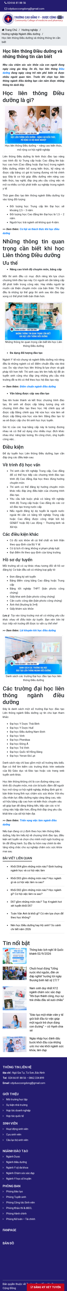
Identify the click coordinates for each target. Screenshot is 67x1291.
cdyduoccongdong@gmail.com (26, 8)
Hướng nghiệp (30, 30)
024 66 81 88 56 (16, 2)
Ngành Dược (13, 1156)
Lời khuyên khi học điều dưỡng (38, 630)
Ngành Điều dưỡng (16, 1162)
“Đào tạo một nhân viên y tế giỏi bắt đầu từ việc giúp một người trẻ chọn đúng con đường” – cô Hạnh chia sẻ (46, 1022)
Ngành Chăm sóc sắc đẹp (20, 1173)
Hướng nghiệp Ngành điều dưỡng (21, 34)
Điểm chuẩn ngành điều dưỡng (38, 386)
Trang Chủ (10, 30)
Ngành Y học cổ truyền (18, 1178)
